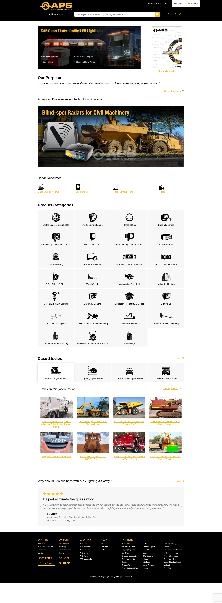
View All (180, 358)
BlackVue (125, 553)
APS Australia (85, 547)
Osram (166, 547)
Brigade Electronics (129, 556)
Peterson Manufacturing (173, 550)
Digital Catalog (154, 3)
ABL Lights (126, 544)
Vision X (167, 565)
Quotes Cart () (174, 14)
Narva (145, 568)
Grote (145, 553)
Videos (161, 192)
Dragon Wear (127, 565)
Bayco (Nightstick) (129, 550)
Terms (61, 553)
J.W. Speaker (148, 556)
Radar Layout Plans (123, 192)
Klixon (145, 559)
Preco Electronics (171, 556)
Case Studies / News (48, 192)
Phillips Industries (171, 553)
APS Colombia (85, 550)
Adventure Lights (129, 547)
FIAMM (146, 550)
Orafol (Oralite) (170, 544)
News (167, 3)
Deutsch (125, 562)
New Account (64, 544)
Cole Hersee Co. (128, 559)
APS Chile (84, 553)
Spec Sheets (82, 192)
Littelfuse (146, 562)
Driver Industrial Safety (131, 568)
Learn (166, 388)
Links (103, 550)
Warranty (62, 547)
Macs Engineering (150, 565)
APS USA (83, 544)
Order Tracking (65, 550)
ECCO (145, 544)
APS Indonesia (86, 559)
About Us (41, 544)
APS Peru (84, 556)
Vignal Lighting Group (172, 562)
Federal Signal (149, 547)
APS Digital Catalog (167, 71)
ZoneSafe (168, 568)
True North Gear (170, 559)
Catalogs (104, 547)
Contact (41, 553)
